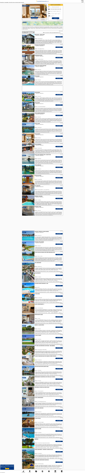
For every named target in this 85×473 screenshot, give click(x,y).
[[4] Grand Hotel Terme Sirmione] (28, 70)
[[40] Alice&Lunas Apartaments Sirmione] (28, 464)
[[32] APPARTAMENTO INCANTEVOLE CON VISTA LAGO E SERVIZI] (28, 381)
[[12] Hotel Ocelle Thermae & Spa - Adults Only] (28, 159)
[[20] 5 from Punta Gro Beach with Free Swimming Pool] (28, 256)
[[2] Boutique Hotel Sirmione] (28, 49)
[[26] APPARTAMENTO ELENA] (28, 319)
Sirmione (23, 35)
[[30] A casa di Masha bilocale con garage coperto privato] (28, 360)
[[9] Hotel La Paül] (28, 128)
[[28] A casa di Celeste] (28, 339)
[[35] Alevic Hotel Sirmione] (28, 412)
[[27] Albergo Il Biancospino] (28, 329)
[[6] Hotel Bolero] (28, 97)
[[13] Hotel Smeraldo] (28, 169)
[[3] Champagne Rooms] (28, 59)
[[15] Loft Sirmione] (28, 190)
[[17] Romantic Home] (28, 211)
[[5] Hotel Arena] (28, 80)
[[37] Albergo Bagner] (28, 433)
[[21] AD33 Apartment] (28, 267)
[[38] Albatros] (28, 443)
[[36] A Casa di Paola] (28, 422)
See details (59, 36)
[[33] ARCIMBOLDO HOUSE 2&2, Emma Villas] (28, 391)
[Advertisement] (42, 223)
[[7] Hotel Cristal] (28, 107)
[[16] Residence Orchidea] (28, 200)
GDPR (5, 467)
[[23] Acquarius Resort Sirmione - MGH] (28, 288)
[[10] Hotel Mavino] (28, 138)
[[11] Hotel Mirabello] (28, 148)
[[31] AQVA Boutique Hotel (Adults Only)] (28, 371)
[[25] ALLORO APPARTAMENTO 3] (28, 308)
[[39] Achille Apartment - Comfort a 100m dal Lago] (28, 454)
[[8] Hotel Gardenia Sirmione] (28, 117)
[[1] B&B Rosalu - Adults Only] (28, 39)
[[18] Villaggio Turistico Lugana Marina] (28, 236)
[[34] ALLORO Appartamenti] (28, 402)
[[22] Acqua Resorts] (28, 277)
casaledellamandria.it (42, 1)
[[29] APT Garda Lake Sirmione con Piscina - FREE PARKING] (28, 350)
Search (55, 18)
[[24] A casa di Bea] (28, 298)
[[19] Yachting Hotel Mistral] (28, 246)
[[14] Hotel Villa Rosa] (28, 180)
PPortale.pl (4, 472)
